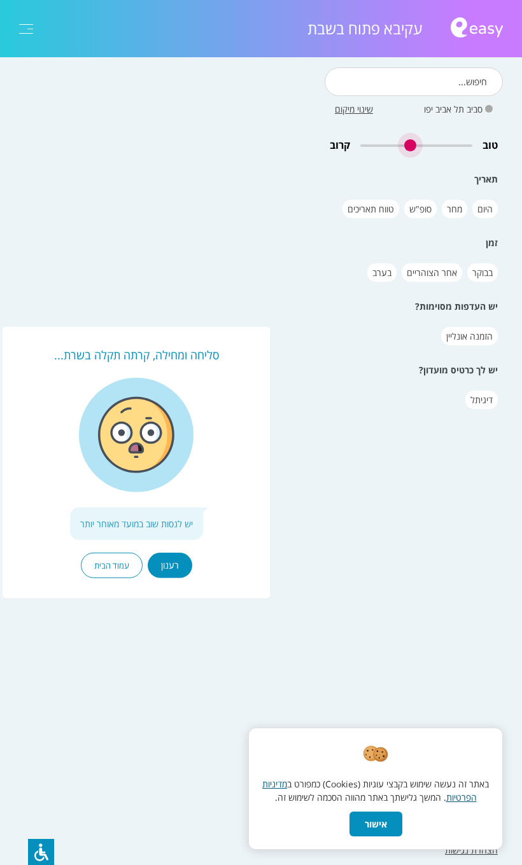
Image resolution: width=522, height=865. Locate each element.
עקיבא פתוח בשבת (365, 28)
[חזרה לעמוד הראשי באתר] (477, 29)
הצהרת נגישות (471, 850)
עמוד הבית (111, 565)
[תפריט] (26, 29)
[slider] (416, 145)
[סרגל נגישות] (41, 852)
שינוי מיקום (354, 109)
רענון (170, 565)
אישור (376, 824)
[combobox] (414, 81)
